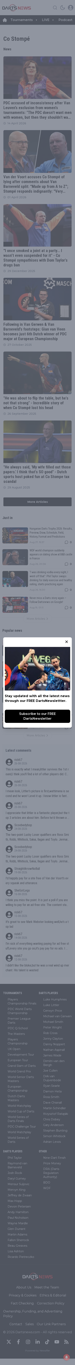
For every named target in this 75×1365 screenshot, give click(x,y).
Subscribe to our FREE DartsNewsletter (37, 716)
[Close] (67, 642)
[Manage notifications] (66, 1357)
